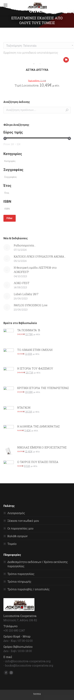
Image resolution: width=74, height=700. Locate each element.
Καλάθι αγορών (17, 536)
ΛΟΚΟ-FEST (21, 283)
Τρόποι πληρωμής (19, 581)
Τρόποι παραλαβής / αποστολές (28, 589)
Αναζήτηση (67, 110)
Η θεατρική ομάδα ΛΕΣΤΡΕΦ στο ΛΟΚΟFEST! (35, 270)
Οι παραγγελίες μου (20, 528)
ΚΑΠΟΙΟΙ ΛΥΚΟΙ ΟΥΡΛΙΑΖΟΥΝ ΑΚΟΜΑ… (40, 256)
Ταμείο (12, 544)
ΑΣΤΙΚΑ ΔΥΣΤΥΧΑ (37, 69)
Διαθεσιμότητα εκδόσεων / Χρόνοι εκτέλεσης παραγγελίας (37, 564)
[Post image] (6, 247)
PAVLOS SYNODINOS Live (30, 305)
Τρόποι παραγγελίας (20, 574)
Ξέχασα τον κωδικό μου (23, 520)
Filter (10, 218)
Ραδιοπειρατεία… (25, 245)
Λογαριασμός (16, 513)
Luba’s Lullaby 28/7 (26, 294)
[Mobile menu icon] (5, 5)
